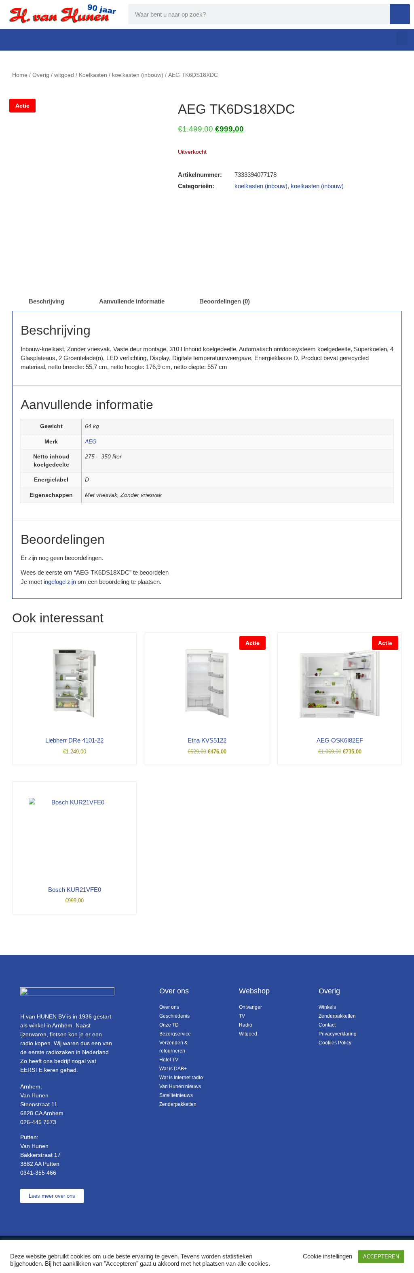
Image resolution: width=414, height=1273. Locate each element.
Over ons (169, 1007)
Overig (40, 75)
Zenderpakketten (177, 1104)
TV (242, 1016)
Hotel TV (168, 1060)
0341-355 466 (38, 1172)
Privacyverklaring (338, 1034)
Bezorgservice (175, 1034)
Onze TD (169, 1025)
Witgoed (248, 1034)
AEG (91, 442)
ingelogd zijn (60, 581)
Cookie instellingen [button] (327, 1256)
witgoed (64, 75)
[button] (402, 38)
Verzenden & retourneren (173, 1047)
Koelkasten (93, 75)
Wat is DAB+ (173, 1068)
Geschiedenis (174, 1016)
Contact (327, 1025)
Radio (245, 1025)
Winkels (327, 1007)
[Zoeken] (400, 14)
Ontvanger (250, 1007)
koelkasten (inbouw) (137, 75)
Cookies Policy (335, 1043)
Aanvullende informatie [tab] (132, 301)
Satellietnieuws (176, 1095)
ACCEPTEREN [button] (381, 1257)
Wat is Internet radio (181, 1077)
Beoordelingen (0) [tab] (224, 301)
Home (19, 75)
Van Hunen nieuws (180, 1086)
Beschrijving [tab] (46, 301)
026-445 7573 (38, 1122)
